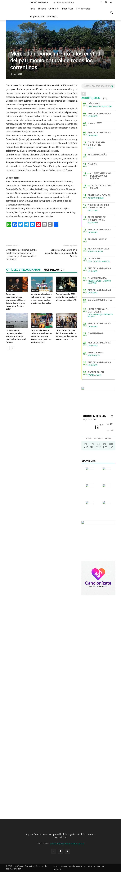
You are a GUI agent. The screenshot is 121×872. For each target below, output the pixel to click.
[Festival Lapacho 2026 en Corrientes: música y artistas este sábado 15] (66, 284)
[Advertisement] (41, 234)
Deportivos (67, 8)
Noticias (10, 290)
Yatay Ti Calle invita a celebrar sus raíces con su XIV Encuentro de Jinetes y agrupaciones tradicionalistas (41, 336)
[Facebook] (101, 2)
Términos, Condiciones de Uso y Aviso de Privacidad (82, 866)
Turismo (42, 8)
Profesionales (83, 8)
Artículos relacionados (23, 269)
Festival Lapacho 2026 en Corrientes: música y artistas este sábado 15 (66, 297)
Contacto (57, 869)
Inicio (32, 8)
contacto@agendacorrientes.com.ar (67, 843)
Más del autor (54, 269)
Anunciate (52, 16)
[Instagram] (106, 2)
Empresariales (37, 16)
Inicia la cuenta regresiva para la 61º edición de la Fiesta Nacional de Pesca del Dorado (16, 336)
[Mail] (110, 2)
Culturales (54, 8)
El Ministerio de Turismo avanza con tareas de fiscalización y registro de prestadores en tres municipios (21, 255)
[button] (111, 12)
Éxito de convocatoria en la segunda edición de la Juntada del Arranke (61, 253)
